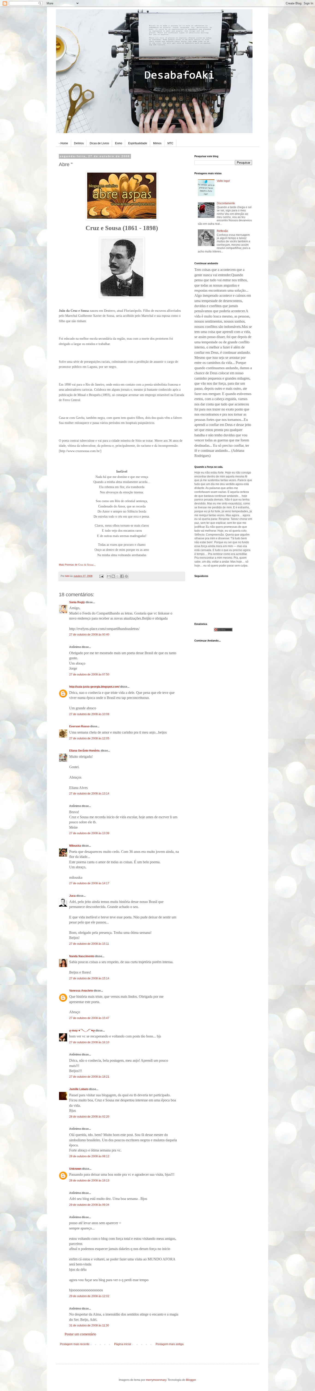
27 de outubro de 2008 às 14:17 (89, 883)
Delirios (79, 143)
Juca (72, 895)
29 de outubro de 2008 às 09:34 (89, 1204)
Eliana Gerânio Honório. (84, 750)
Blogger (191, 1380)
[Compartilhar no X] (117, 576)
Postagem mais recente (74, 1344)
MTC (170, 143)
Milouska (75, 845)
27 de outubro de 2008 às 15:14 (89, 978)
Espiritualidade (137, 143)
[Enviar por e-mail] (109, 576)
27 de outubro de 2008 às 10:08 (89, 714)
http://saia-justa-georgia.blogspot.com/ (94, 686)
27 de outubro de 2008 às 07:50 (89, 674)
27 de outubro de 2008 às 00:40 (89, 634)
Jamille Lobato (78, 1089)
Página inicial (122, 1344)
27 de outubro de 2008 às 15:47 (89, 1018)
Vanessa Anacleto (81, 990)
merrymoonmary (156, 1380)
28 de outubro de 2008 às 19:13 (89, 1180)
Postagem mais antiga (170, 1344)
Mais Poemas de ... (77, 564)
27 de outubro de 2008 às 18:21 (89, 1076)
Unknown (75, 1168)
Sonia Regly (77, 602)
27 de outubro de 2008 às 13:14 (89, 793)
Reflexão (222, 231)
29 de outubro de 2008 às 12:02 (89, 1296)
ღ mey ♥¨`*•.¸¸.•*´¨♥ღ (82, 1030)
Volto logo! (223, 181)
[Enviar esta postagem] (101, 576)
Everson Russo (79, 726)
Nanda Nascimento (81, 956)
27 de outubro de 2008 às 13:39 (89, 833)
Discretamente (226, 203)
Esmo (118, 143)
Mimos (157, 143)
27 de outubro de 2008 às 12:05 (89, 738)
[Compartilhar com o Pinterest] (126, 576)
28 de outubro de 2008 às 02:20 (89, 1116)
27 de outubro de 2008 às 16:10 (89, 1042)
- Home (63, 143)
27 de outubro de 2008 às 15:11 (89, 943)
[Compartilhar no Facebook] (122, 576)
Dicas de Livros (99, 143)
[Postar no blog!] (113, 576)
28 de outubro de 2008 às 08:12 (89, 1156)
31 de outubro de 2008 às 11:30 (89, 1325)
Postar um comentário (80, 1334)
